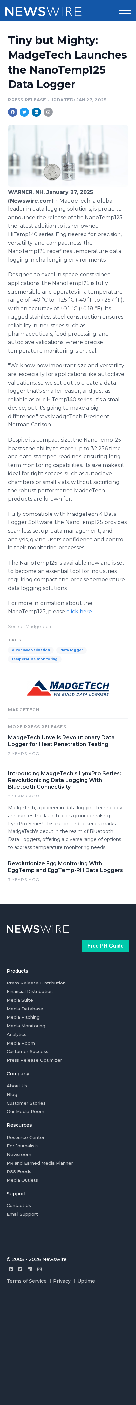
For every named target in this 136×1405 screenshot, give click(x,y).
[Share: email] (48, 112)
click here (79, 612)
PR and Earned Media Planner (40, 1163)
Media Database (25, 1008)
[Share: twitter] (24, 112)
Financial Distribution (30, 991)
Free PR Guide (105, 946)
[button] (125, 10)
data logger (71, 650)
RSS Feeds (19, 1171)
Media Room (21, 1043)
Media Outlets (22, 1180)
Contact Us (19, 1205)
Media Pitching (23, 1017)
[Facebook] (11, 1269)
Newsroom (19, 1154)
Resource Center (26, 1137)
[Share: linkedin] (36, 112)
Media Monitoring (26, 1025)
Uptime (86, 1281)
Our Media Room (25, 1111)
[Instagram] (39, 1269)
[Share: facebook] (13, 112)
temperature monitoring (35, 659)
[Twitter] (20, 1269)
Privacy (62, 1281)
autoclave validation (31, 650)
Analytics (16, 1034)
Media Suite (20, 1000)
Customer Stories (26, 1103)
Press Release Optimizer (34, 1060)
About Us (17, 1085)
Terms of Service (27, 1281)
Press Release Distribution (36, 982)
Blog (12, 1094)
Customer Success (27, 1051)
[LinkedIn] (30, 1269)
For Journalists (23, 1145)
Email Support (22, 1214)
